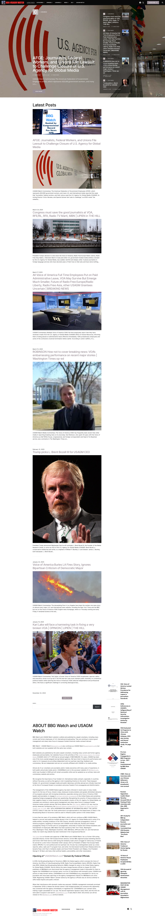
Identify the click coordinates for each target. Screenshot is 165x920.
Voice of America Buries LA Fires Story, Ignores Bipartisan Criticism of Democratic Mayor (62, 566)
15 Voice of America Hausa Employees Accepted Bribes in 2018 (125, 860)
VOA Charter (76, 804)
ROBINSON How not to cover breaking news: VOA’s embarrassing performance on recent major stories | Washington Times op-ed (111, 67)
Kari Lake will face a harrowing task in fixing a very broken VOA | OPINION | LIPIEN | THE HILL (63, 626)
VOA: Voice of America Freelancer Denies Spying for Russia (125, 846)
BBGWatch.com (93, 770)
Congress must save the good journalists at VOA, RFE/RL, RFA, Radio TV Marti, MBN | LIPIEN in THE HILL (112, 20)
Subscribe (152, 2)
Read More (38, 91)
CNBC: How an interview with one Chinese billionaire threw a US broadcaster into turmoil (125, 780)
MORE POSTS (67, 698)
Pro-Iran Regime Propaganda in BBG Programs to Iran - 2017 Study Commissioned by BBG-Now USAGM (125, 760)
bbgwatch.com (57, 746)
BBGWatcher (38, 74)
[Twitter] (143, 2)
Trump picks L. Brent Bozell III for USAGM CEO (110, 85)
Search (34, 703)
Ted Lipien (36, 836)
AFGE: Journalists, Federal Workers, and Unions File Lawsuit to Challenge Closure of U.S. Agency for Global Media (64, 64)
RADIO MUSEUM (66, 909)
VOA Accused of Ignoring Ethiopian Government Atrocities (125, 873)
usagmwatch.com (90, 746)
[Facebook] (140, 2)
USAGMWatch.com (54, 856)
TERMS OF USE (80, 909)
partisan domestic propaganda (67, 796)
